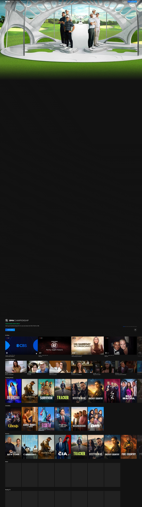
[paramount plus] (7, 1)
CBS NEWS (18, 1)
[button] (21, 347)
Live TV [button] (28, 1)
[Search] (44, 1)
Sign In (124, 1)
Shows (12, 1)
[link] (132, 1)
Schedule (34, 1)
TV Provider (40, 1)
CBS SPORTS (23, 1)
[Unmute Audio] (135, 330)
